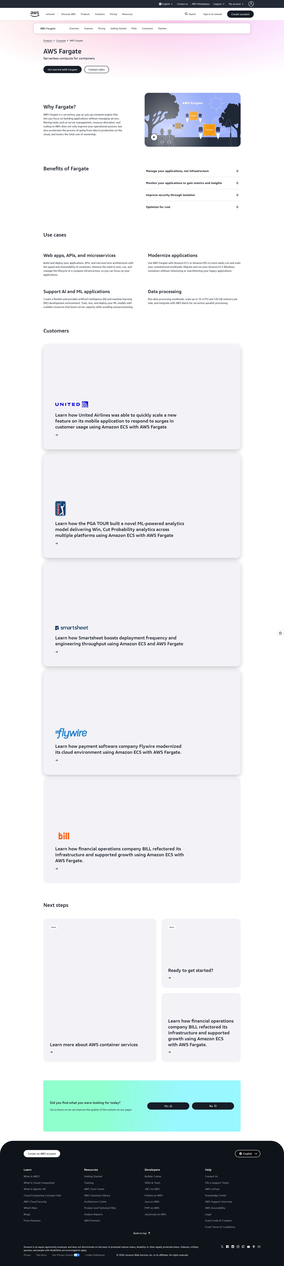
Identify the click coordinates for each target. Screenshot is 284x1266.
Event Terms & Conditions (220, 1227)
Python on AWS (154, 1195)
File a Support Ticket (217, 1182)
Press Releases (32, 1220)
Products (47, 40)
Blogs (27, 1214)
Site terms (41, 1255)
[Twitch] (243, 1247)
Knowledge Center (215, 1195)
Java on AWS (152, 1201)
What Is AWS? (32, 1176)
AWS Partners (92, 1220)
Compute (61, 40)
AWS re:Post (212, 1189)
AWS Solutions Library (97, 1195)
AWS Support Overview (218, 1201)
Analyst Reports (93, 1214)
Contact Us (211, 1176)
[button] (68, 14)
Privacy (27, 1255)
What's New (30, 1207)
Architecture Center (95, 1201)
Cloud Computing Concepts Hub (42, 1195)
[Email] (259, 1247)
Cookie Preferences (95, 1255)
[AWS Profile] (251, 4)
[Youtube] (248, 1247)
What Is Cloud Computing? (39, 1182)
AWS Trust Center (94, 1189)
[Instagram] (238, 1247)
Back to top (140, 1233)
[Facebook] (227, 1247)
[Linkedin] (232, 1247)
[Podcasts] (253, 1247)
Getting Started (93, 1176)
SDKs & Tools (152, 1182)
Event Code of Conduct (218, 1220)
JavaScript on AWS (155, 1214)
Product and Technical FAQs (100, 1207)
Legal (208, 1214)
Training (89, 1182)
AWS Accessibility (215, 1207)
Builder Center (153, 1176)
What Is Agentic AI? (35, 1189)
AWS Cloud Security (35, 1201)
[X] (222, 1247)
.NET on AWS (152, 1189)
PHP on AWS (152, 1207)
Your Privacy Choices (62, 1255)
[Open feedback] (280, 633)
